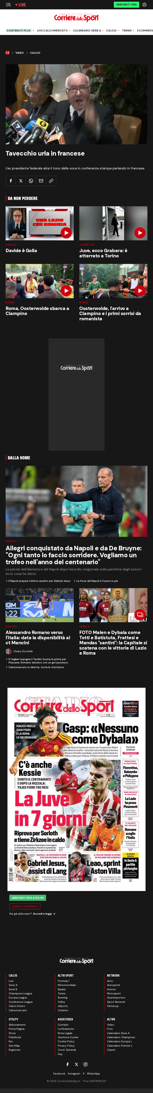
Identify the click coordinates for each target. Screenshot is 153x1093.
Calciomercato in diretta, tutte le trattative (36, 667)
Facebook (59, 1073)
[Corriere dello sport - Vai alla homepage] (76, 18)
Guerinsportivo (116, 997)
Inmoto (111, 989)
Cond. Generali (67, 1049)
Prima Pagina (16, 1028)
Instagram (74, 1073)
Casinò (111, 1049)
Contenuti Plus (19, 30)
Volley (61, 1002)
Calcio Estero (17, 1006)
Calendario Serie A (87, 30)
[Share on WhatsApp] (31, 181)
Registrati (14, 1049)
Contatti (63, 1024)
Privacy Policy (66, 1045)
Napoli (11, 541)
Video (19, 52)
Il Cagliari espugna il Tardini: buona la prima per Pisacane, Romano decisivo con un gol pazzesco (38, 660)
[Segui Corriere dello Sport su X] (76, 1064)
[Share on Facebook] (11, 181)
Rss (11, 1041)
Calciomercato (18, 1010)
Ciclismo (63, 1010)
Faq (60, 1054)
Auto (110, 981)
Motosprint (114, 993)
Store (12, 1033)
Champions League (20, 993)
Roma (10, 302)
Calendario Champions (121, 1037)
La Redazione (66, 1028)
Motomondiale (67, 985)
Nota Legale (65, 1033)
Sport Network (116, 1002)
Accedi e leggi (42, 913)
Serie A (84, 626)
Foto (110, 1028)
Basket (62, 989)
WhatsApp (93, 1073)
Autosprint (113, 985)
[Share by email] (41, 181)
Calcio (111, 30)
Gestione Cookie (68, 1037)
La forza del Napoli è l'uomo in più (97, 581)
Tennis (127, 30)
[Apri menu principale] (8, 4)
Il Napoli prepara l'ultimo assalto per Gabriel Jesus (39, 581)
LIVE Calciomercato (52, 30)
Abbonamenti (17, 1024)
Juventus (87, 244)
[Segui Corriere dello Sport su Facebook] (67, 1064)
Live (22, 4)
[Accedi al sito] (144, 4)
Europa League (18, 997)
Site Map (14, 1045)
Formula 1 (63, 981)
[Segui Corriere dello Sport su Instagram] (85, 1064)
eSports (63, 1006)
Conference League (21, 1002)
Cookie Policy (66, 1041)
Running (62, 997)
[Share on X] (21, 181)
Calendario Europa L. (119, 1041)
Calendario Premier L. (120, 1045)
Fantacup (113, 1006)
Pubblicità (15, 1037)
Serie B (13, 989)
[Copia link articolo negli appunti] (51, 181)
